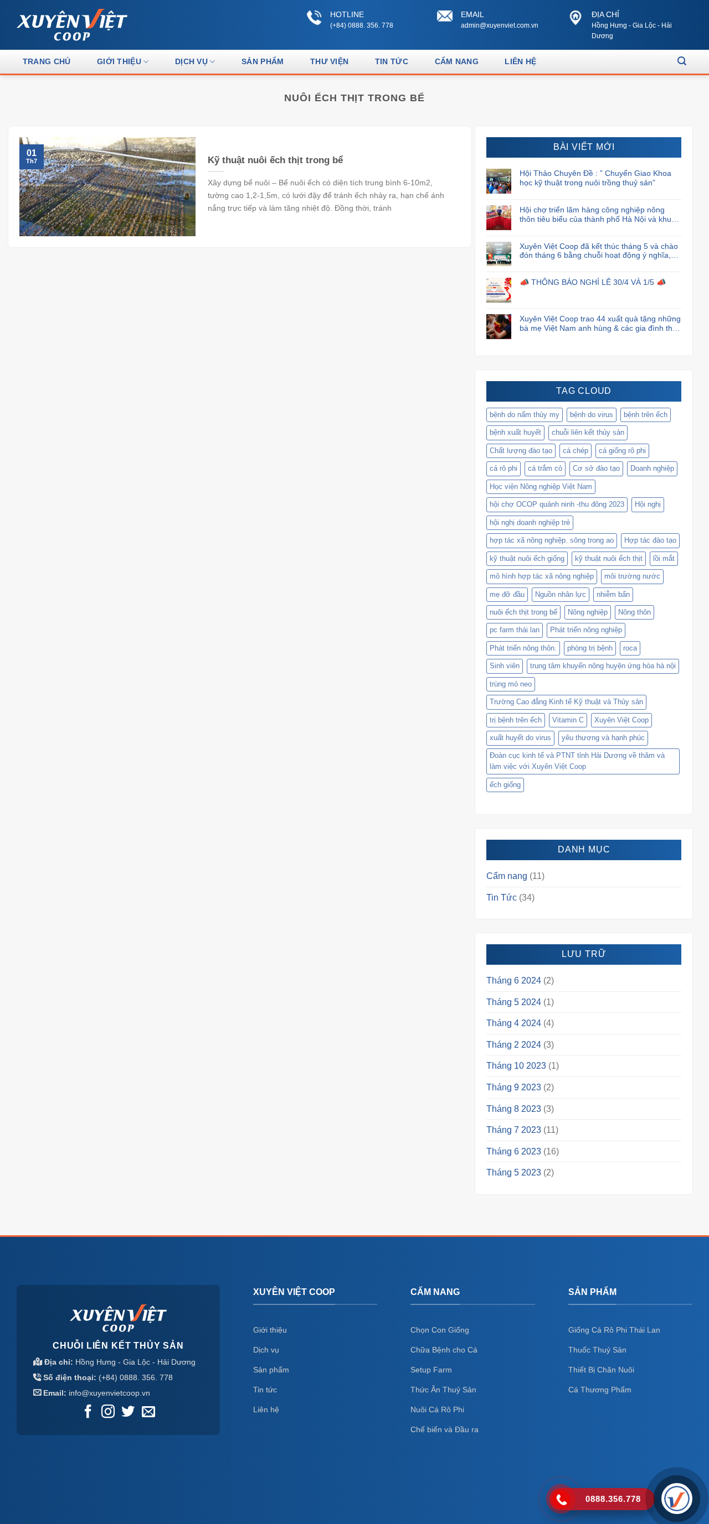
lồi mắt (664, 558)
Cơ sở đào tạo (596, 468)
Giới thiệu (119, 61)
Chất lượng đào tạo (521, 450)
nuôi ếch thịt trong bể (523, 612)
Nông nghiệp (588, 612)
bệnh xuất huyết (515, 432)
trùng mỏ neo (511, 684)
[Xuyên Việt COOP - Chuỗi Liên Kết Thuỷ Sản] (72, 24)
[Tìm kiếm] (681, 61)
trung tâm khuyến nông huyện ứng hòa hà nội (603, 666)
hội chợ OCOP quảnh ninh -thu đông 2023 (557, 504)
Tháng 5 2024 (513, 1002)
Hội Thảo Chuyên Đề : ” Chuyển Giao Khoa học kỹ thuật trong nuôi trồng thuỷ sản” (595, 178)
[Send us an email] (148, 1412)
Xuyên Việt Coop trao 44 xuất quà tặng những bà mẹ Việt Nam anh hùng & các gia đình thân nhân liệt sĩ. (600, 323)
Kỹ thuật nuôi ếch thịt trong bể (275, 160)
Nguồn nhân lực (560, 594)
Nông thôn (634, 612)
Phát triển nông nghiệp (586, 630)
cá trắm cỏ (545, 468)
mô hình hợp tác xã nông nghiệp (542, 576)
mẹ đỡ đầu (507, 594)
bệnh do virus (591, 414)
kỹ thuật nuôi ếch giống (527, 558)
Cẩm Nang (457, 61)
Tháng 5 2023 (513, 1172)
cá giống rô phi (622, 450)
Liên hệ (520, 61)
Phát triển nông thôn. (523, 648)
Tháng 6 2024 (513, 980)
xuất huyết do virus (520, 738)
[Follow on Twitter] (128, 1412)
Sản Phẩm (263, 61)
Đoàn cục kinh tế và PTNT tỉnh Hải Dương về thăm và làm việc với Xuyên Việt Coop (577, 761)
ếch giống (505, 785)
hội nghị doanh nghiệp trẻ (530, 522)
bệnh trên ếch (645, 414)
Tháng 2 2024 (513, 1044)
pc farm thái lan (515, 630)
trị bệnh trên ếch (516, 720)
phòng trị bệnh (590, 648)
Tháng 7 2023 (513, 1130)
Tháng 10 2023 (516, 1065)
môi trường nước (632, 576)
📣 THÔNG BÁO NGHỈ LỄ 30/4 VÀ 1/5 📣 (593, 282)
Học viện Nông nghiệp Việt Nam (541, 486)
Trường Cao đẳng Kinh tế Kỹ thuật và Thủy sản (566, 702)
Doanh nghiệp (652, 468)
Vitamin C (568, 720)
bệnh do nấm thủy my (524, 414)
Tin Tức (391, 61)
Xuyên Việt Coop (621, 720)
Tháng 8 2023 (513, 1109)
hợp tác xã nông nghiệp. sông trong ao (552, 540)
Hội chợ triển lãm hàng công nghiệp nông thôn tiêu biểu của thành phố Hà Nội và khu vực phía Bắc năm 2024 (595, 214)
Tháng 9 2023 (513, 1087)
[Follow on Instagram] (108, 1412)
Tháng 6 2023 (513, 1151)
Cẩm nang (506, 876)
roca (630, 648)
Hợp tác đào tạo (650, 540)
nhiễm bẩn (613, 594)
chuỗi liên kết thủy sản (588, 432)
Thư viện (329, 61)
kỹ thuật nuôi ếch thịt (609, 558)
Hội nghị (648, 504)
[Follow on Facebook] (88, 1412)
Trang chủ (47, 61)
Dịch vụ (191, 61)
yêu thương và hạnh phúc (603, 738)
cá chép (575, 450)
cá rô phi (503, 468)
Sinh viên (505, 666)
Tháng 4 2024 (513, 1023)
